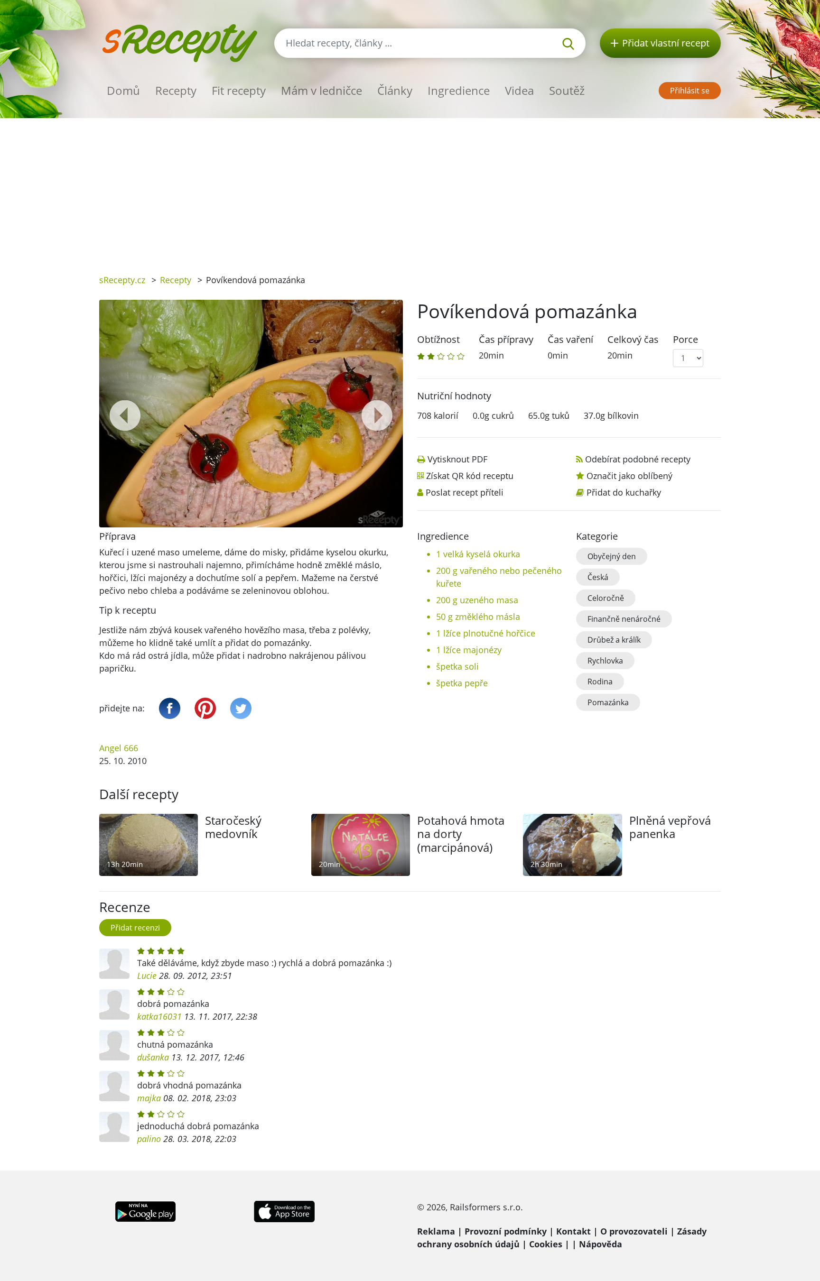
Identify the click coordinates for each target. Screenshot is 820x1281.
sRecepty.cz (122, 280)
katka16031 (159, 1016)
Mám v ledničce (321, 90)
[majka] (114, 1086)
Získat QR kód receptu (469, 475)
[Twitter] (241, 708)
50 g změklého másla (478, 616)
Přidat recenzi (135, 927)
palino (149, 1138)
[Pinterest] (205, 708)
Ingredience (459, 90)
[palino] (114, 1127)
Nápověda (600, 1244)
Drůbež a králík (614, 640)
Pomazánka (608, 702)
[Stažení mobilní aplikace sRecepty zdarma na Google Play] (145, 1210)
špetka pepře (462, 683)
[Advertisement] (410, 189)
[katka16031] (114, 1004)
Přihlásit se (689, 90)
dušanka (153, 1057)
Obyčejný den (611, 556)
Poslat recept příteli (464, 492)
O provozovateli (634, 1231)
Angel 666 (118, 748)
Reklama (436, 1231)
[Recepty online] (179, 42)
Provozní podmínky (506, 1231)
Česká (597, 577)
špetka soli (457, 666)
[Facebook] (169, 708)
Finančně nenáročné (624, 619)
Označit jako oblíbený (629, 475)
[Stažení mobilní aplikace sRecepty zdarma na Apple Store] (284, 1210)
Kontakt (573, 1231)
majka (149, 1098)
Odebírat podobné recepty (637, 459)
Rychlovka (605, 660)
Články (394, 90)
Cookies (545, 1244)
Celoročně (605, 598)
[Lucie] (114, 964)
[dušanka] (114, 1045)
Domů (123, 90)
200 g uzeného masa (477, 600)
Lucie (147, 975)
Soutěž (567, 90)
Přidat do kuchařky (624, 492)
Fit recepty (239, 90)
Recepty (175, 90)
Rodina (600, 681)
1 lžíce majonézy (469, 649)
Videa (519, 90)
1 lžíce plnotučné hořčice (485, 633)
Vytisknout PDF (457, 459)
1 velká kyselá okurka (478, 554)
